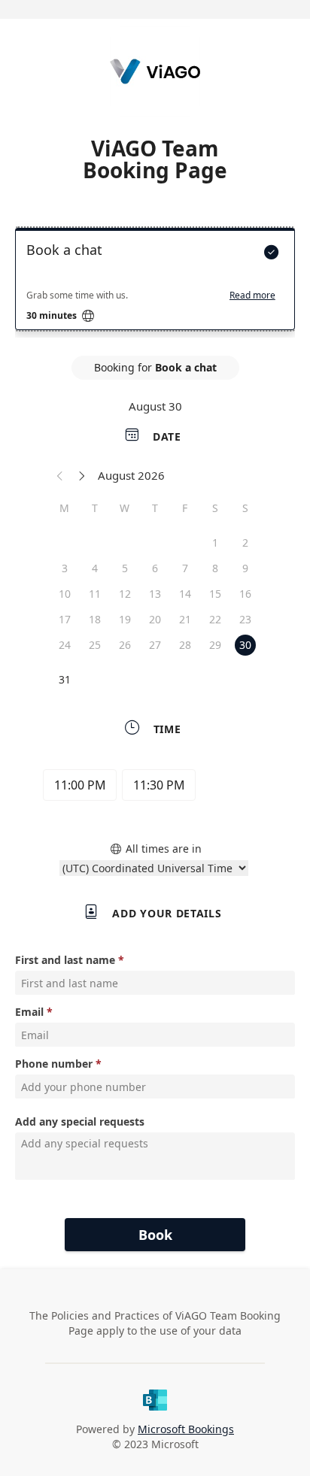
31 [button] (65, 679)
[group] (155, 787)
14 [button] (185, 593)
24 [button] (65, 645)
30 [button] (245, 645)
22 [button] (215, 619)
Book (155, 1235)
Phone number (54, 1063)
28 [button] (185, 645)
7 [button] (185, 568)
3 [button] (65, 568)
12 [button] (125, 593)
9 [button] (245, 568)
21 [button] (185, 619)
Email (29, 1012)
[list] (155, 283)
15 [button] (215, 593)
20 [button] (155, 619)
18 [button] (95, 619)
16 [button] (245, 593)
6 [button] (155, 568)
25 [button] (95, 645)
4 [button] (95, 568)
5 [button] (125, 568)
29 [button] (215, 645)
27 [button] (155, 645)
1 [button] (215, 542)
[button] (60, 475)
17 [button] (65, 619)
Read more (252, 295)
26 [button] (125, 645)
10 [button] (65, 593)
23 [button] (245, 619)
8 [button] (215, 568)
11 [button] (95, 593)
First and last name (65, 960)
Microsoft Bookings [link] (186, 1429)
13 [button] (155, 593)
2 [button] (245, 542)
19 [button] (125, 619)
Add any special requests (79, 1121)
